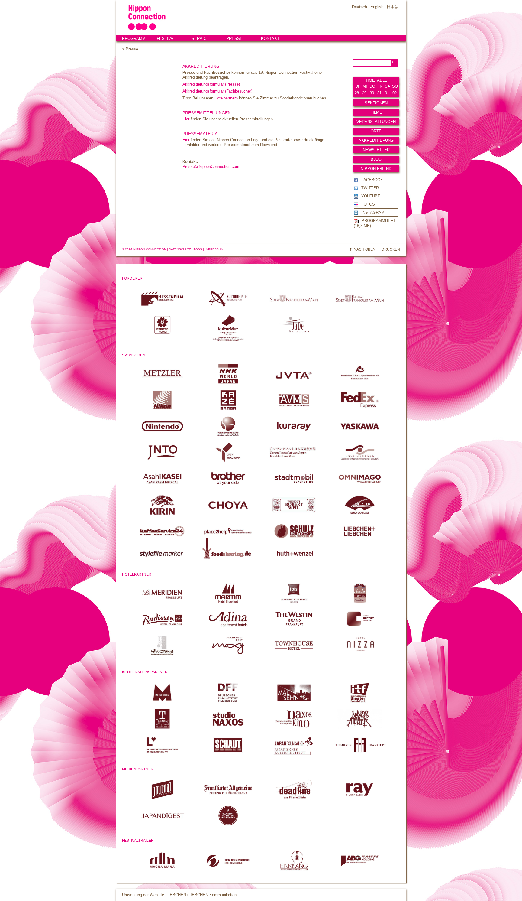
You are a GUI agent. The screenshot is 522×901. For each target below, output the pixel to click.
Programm (134, 38)
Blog (376, 159)
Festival (166, 38)
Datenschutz (180, 249)
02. (395, 93)
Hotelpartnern (226, 98)
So (395, 86)
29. (365, 93)
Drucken (391, 249)
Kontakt (270, 38)
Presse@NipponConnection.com (210, 166)
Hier (185, 119)
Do (372, 86)
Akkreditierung (376, 140)
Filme (376, 112)
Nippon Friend (376, 168)
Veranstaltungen (376, 121)
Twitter (370, 188)
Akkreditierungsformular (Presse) (211, 84)
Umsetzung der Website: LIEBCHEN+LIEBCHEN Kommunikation (179, 895)
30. (372, 93)
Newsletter (376, 150)
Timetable (376, 80)
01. (387, 93)
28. (357, 93)
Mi (364, 86)
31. (380, 93)
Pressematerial (201, 133)
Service (200, 38)
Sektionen (376, 103)
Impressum (214, 249)
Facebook (372, 179)
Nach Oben (364, 249)
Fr (379, 86)
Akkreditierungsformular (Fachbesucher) (217, 91)
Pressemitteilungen (206, 112)
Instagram (373, 212)
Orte (376, 131)
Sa (387, 86)
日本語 (392, 7)
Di (357, 86)
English (376, 7)
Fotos (368, 204)
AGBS (197, 249)
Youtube (370, 196)
